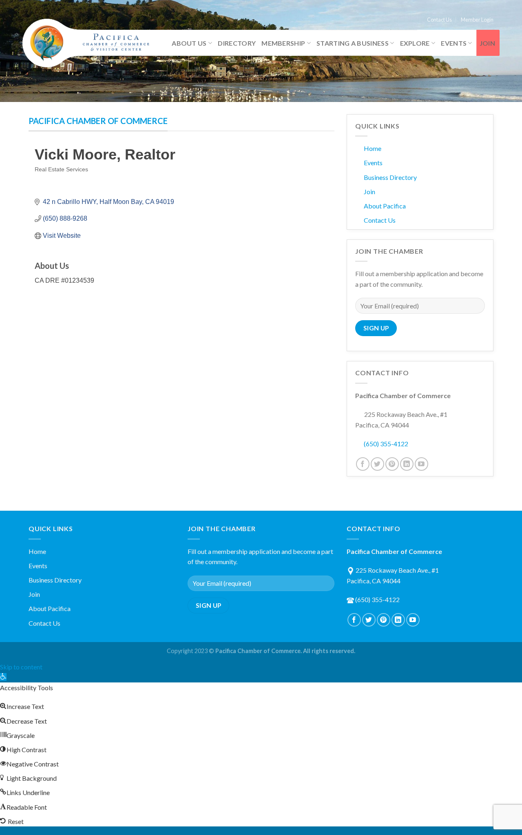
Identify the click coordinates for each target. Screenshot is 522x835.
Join (487, 43)
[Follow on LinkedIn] (407, 464)
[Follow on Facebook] (362, 464)
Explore (415, 43)
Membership (283, 43)
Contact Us (439, 19)
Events (454, 43)
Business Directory (390, 177)
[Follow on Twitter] (377, 464)
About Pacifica (385, 206)
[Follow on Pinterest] (392, 464)
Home (372, 148)
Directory (237, 43)
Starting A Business (352, 43)
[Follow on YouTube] (421, 464)
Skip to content (21, 667)
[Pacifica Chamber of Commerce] (90, 43)
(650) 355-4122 (386, 443)
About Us (189, 43)
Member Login (477, 19)
